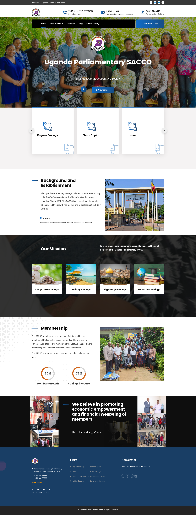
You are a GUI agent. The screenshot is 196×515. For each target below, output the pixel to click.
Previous (31, 130)
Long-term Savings (97, 481)
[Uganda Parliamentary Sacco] (36, 12)
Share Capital (95, 467)
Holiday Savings (81, 289)
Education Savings (149, 289)
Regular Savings (78, 467)
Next (164, 130)
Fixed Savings (95, 471)
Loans (74, 471)
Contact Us (148, 23)
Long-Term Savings (47, 289)
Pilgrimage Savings (115, 289)
